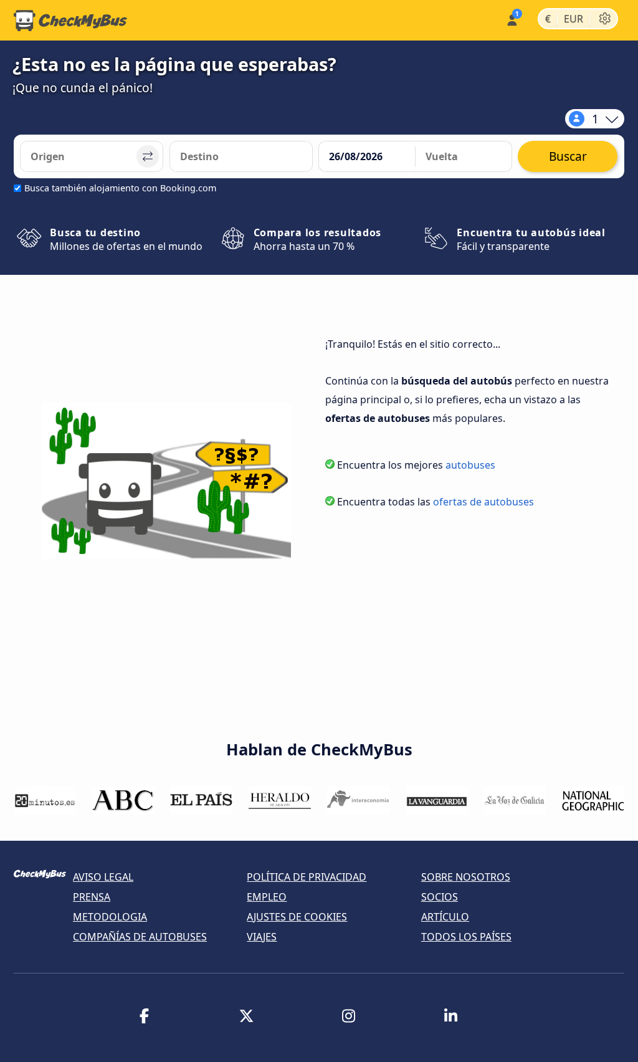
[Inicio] (70, 20)
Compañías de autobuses (140, 937)
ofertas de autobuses (483, 502)
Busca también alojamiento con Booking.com (120, 188)
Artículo (445, 917)
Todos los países (466, 937)
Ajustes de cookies (297, 917)
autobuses (470, 465)
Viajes (262, 937)
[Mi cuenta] (511, 19)
